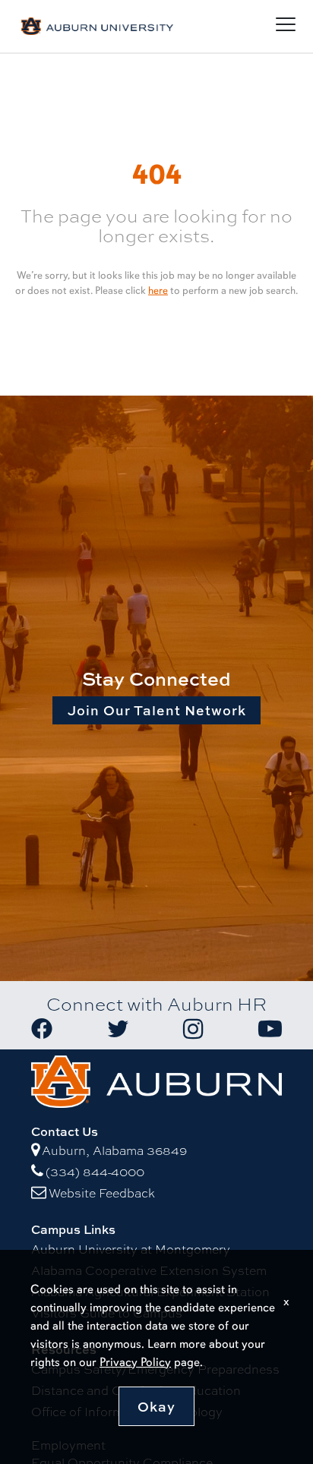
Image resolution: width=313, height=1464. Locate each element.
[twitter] (118, 1028)
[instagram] (193, 1028)
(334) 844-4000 (95, 1172)
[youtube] (270, 1028)
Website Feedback (102, 1193)
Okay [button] (156, 1406)
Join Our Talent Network (157, 710)
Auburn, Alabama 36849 (114, 1151)
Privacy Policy (135, 1362)
